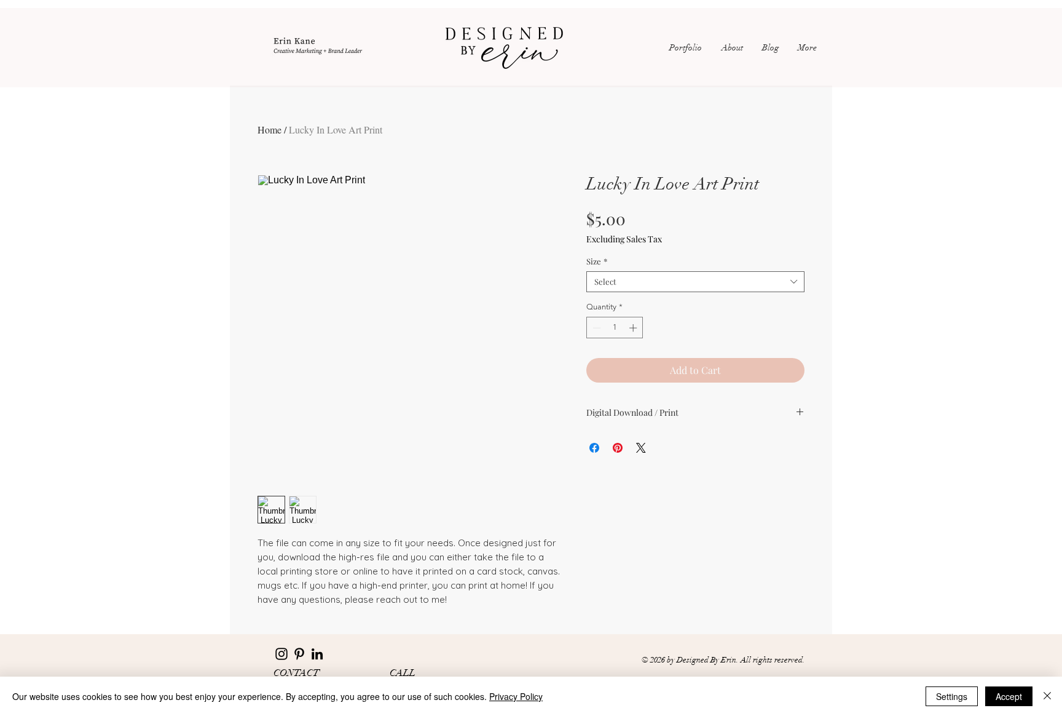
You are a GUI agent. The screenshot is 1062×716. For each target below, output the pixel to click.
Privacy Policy (516, 696)
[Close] (1047, 696)
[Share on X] (641, 447)
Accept (1009, 696)
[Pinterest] (299, 654)
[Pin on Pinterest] (617, 447)
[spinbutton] (615, 327)
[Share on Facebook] (594, 447)
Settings (951, 696)
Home (269, 129)
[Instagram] (281, 654)
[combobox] (695, 281)
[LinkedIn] (317, 654)
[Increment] (634, 327)
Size (596, 261)
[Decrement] (595, 327)
